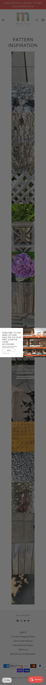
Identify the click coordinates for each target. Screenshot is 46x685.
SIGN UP (8, 350)
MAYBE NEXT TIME (6, 353)
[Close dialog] (45, 329)
